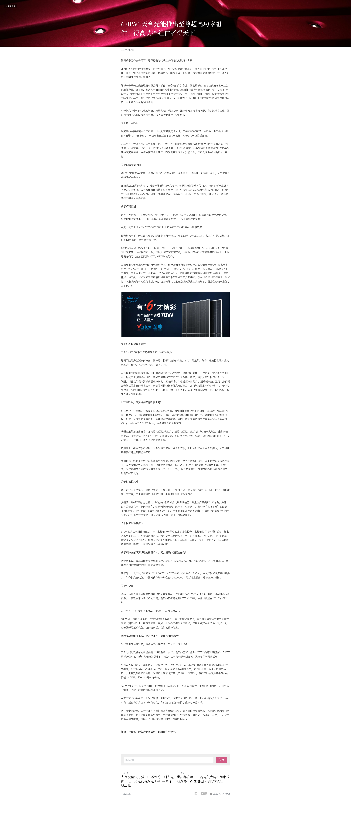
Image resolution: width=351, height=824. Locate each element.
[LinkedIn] (196, 793)
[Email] (202, 793)
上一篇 (126, 772)
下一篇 (180, 772)
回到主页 (11, 6)
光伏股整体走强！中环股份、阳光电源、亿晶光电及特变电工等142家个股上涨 (147, 781)
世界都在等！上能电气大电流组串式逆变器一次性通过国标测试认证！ (203, 779)
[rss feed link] (205, 793)
